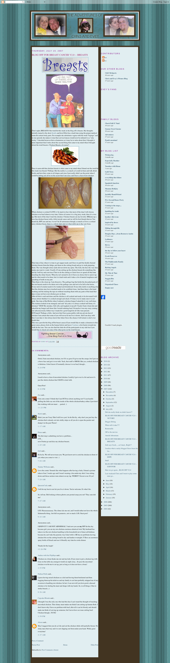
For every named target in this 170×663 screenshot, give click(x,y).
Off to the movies (111, 432)
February (109, 494)
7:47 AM (42, 501)
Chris (105, 57)
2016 (106, 361)
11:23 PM (42, 407)
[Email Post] (57, 341)
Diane (40, 432)
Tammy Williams (44, 467)
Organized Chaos (111, 284)
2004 (106, 509)
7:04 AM (42, 461)
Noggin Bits (109, 278)
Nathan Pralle (43, 574)
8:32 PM (41, 389)
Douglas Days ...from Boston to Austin (119, 233)
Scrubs (54, 133)
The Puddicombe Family (114, 261)
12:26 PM (42, 549)
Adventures (109, 134)
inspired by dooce (111, 222)
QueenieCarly (43, 485)
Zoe (39, 395)
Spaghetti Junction (112, 183)
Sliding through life (112, 228)
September (110, 402)
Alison (40, 622)
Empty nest (109, 287)
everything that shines (113, 177)
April (108, 487)
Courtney (75, 325)
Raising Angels (110, 267)
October (109, 399)
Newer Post (36, 645)
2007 (106, 389)
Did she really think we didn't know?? (118, 412)
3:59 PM (41, 616)
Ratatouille (109, 428)
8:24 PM (41, 367)
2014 (106, 364)
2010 (106, 378)
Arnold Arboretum (111, 435)
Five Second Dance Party (114, 200)
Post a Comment (38, 640)
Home (65, 645)
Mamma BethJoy (111, 188)
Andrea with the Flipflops (47, 555)
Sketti (40, 413)
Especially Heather (112, 160)
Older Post (94, 645)
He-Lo (107, 244)
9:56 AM (42, 592)
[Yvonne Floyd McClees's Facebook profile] (103, 298)
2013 (106, 368)
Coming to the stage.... (113, 205)
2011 (106, 375)
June (108, 480)
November (110, 395)
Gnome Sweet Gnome (113, 129)
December (109, 392)
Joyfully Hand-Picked (113, 194)
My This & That (111, 273)
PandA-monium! (111, 140)
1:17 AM (42, 426)
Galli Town (109, 171)
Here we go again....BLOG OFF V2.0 (118, 470)
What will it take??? (112, 425)
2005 (106, 505)
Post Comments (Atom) (50, 650)
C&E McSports (110, 73)
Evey (105, 60)
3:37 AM (42, 635)
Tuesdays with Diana (112, 166)
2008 (106, 385)
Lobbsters (108, 239)
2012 (106, 371)
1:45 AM (42, 445)
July (107, 409)
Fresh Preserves (111, 256)
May (108, 484)
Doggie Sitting (110, 421)
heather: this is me (112, 216)
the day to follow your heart (115, 250)
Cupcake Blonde (44, 598)
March (108, 491)
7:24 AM (42, 479)
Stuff (107, 460)
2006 (106, 502)
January (109, 497)
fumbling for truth (112, 211)
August (108, 405)
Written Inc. (109, 155)
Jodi (39, 451)
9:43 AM (42, 517)
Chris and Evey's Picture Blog (116, 78)
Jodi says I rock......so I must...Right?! (118, 445)
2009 (106, 382)
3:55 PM (41, 568)
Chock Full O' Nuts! (112, 123)
